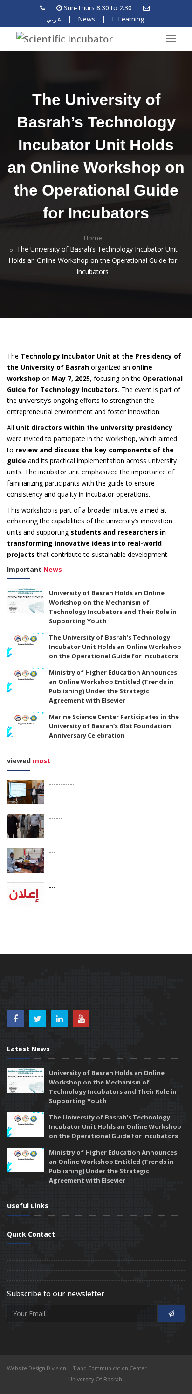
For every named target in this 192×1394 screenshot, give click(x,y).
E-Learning (128, 18)
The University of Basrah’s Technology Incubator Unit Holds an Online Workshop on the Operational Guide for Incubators (115, 646)
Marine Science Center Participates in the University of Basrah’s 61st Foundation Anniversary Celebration (114, 725)
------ (56, 818)
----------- (62, 784)
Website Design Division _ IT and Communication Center (77, 1368)
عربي (53, 18)
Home (92, 237)
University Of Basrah (95, 1379)
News (86, 18)
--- (52, 852)
